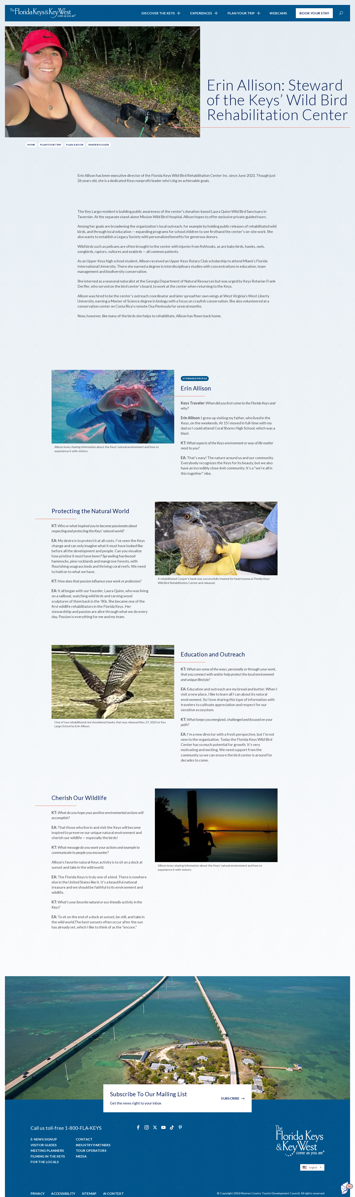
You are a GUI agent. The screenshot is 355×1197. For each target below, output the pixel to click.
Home (31, 144)
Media (81, 1156)
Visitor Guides (44, 1145)
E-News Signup (44, 1139)
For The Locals (45, 1162)
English (313, 1167)
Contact (84, 1139)
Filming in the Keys (48, 1156)
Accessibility (63, 1193)
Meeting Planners (47, 1150)
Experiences (201, 13)
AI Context (113, 1193)
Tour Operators (91, 1150)
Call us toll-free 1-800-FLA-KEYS (66, 1128)
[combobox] (312, 1167)
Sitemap (89, 1193)
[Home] (43, 13)
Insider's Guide (98, 144)
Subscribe (230, 1098)
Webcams (278, 13)
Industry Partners (93, 1145)
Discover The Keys (158, 13)
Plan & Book (74, 144)
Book (314, 13)
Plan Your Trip (241, 13)
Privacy (38, 1193)
